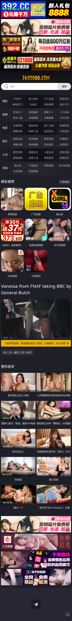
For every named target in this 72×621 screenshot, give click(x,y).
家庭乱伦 (33, 152)
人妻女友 (48, 152)
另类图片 (64, 144)
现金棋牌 (48, 104)
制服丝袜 (17, 131)
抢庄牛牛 (64, 104)
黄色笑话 (48, 157)
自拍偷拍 (33, 112)
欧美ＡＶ (48, 112)
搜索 (64, 86)
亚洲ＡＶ (17, 112)
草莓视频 (48, 165)
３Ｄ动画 (64, 112)
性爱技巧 (64, 157)
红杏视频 (17, 171)
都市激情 (17, 152)
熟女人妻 (17, 117)
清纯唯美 (33, 144)
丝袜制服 (33, 117)
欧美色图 (48, 138)
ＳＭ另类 (64, 117)
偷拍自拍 (33, 125)
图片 (5, 141)
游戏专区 (64, 98)
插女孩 (17, 165)
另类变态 (64, 131)
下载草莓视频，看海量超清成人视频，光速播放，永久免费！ (36, 343)
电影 (5, 128)
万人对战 (48, 98)
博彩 (5, 101)
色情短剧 (33, 171)
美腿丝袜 (17, 144)
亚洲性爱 (17, 125)
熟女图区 (48, 144)
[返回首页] (67, 614)
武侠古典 (64, 152)
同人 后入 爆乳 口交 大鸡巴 (17, 352)
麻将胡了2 (17, 104)
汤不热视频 (64, 165)
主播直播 (48, 117)
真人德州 (33, 98)
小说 (5, 154)
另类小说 (33, 157)
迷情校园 (17, 157)
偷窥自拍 (17, 138)
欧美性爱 (64, 125)
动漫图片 (64, 138)
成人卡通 (48, 125)
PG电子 (18, 98)
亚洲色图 (33, 138)
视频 (5, 114)
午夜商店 (33, 165)
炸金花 (33, 104)
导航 (5, 168)
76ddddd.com (36, 78)
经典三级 (33, 131)
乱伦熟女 (48, 131)
